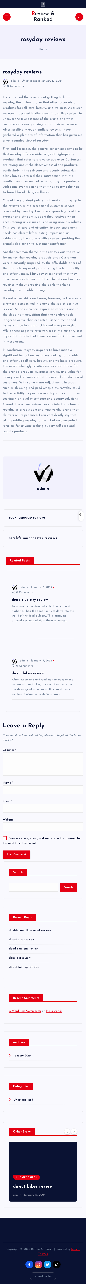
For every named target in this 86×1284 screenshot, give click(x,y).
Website (8, 819)
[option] (43, 1172)
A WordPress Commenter (25, 1011)
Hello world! (54, 1011)
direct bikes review (21, 939)
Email (7, 801)
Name (8, 782)
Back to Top (45, 1276)
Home (43, 49)
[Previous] (67, 1132)
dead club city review (23, 948)
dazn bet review (20, 957)
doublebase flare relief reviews (30, 930)
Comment (10, 749)
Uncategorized (31, 80)
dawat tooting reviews (24, 967)
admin (15, 80)
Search (18, 872)
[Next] (74, 1132)
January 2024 (22, 1055)
